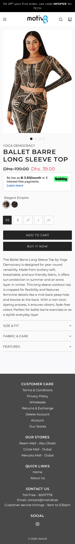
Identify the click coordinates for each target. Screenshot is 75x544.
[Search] (60, 19)
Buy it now (37, 246)
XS (7, 220)
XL (49, 220)
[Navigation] (4, 19)
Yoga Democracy (19, 146)
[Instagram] (37, 524)
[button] (31, 139)
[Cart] (69, 19)
